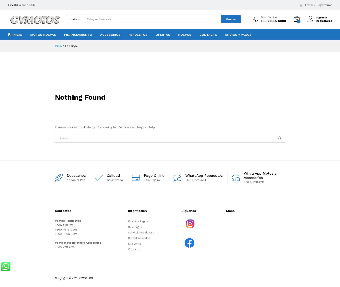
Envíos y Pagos (138, 221)
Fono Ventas (269, 17)
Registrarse (324, 20)
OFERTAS (163, 34)
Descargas (135, 227)
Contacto (208, 34)
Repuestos (138, 34)
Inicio (17, 34)
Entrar (309, 5)
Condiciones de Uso (141, 232)
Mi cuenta (134, 243)
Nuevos (184, 34)
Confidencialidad (139, 238)
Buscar (231, 19)
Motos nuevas (43, 34)
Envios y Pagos (238, 34)
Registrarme (324, 5)
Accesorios (110, 34)
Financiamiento (78, 34)
